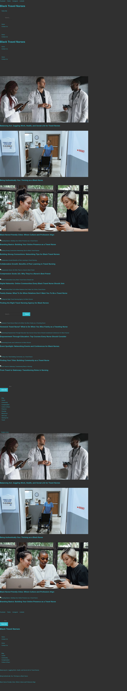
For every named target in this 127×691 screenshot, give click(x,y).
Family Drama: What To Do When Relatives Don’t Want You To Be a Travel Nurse (33, 293)
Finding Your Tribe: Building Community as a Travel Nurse (24, 360)
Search (2, 17)
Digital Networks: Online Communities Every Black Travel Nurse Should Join (32, 283)
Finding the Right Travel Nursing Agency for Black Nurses (24, 303)
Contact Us (5, 26)
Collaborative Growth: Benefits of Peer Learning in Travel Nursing (27, 264)
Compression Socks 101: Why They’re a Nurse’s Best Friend (25, 274)
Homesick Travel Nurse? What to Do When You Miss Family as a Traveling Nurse (34, 327)
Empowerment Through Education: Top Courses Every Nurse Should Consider (33, 337)
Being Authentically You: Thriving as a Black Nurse (21, 180)
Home (3, 24)
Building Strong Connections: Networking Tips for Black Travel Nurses (30, 254)
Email (1, 620)
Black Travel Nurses (12, 6)
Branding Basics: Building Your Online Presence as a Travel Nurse (28, 244)
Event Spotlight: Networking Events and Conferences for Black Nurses (29, 346)
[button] (63, 15)
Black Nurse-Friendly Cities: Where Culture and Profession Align (27, 235)
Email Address (4, 386)
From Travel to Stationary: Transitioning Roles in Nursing (24, 370)
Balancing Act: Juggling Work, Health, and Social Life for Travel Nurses (30, 126)
